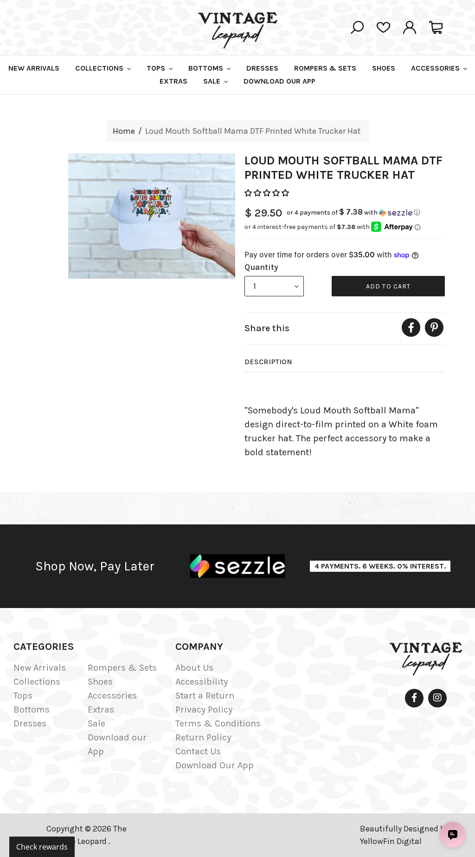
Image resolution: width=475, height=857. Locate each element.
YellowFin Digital (391, 841)
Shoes (100, 681)
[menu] (274, 286)
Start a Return (204, 695)
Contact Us (198, 751)
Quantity (261, 267)
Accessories (112, 695)
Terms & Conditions (218, 723)
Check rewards (42, 847)
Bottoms (31, 709)
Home (124, 131)
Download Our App (214, 765)
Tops (22, 695)
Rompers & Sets (122, 667)
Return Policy (203, 737)
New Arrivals (39, 667)
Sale (96, 723)
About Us (194, 667)
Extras (101, 709)
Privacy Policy (203, 709)
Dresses (29, 723)
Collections (36, 681)
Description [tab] (268, 361)
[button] (267, 193)
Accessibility (201, 681)
